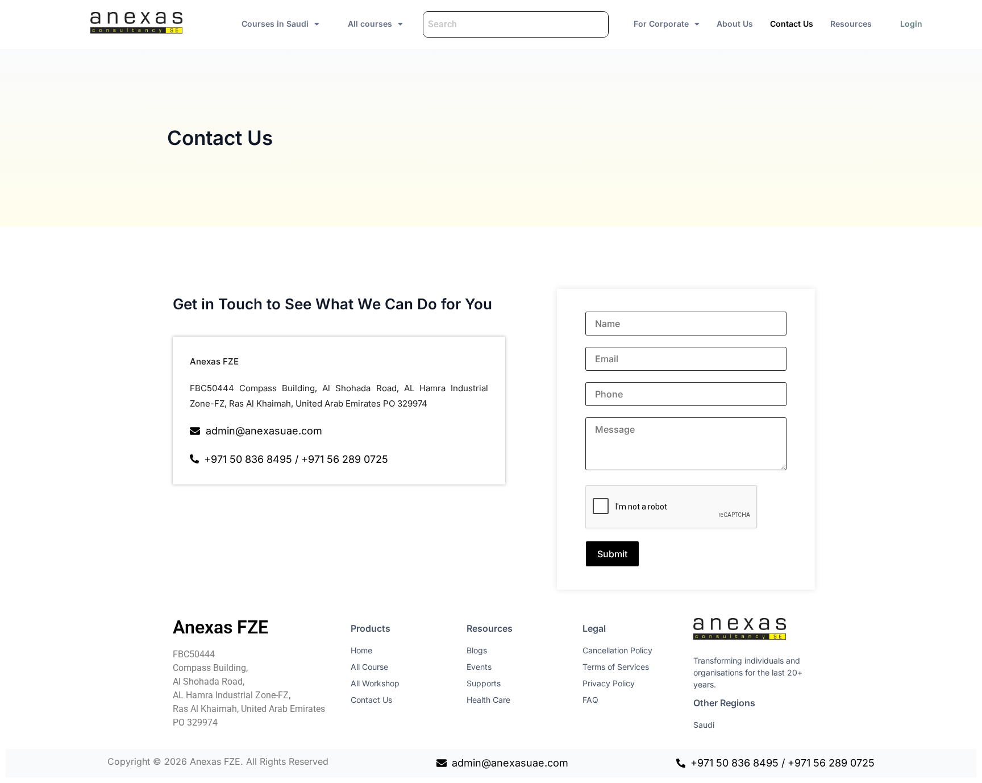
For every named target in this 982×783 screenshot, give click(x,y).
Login (911, 23)
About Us (735, 23)
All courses (370, 23)
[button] (280, 23)
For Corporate (661, 23)
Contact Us (791, 23)
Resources (851, 23)
